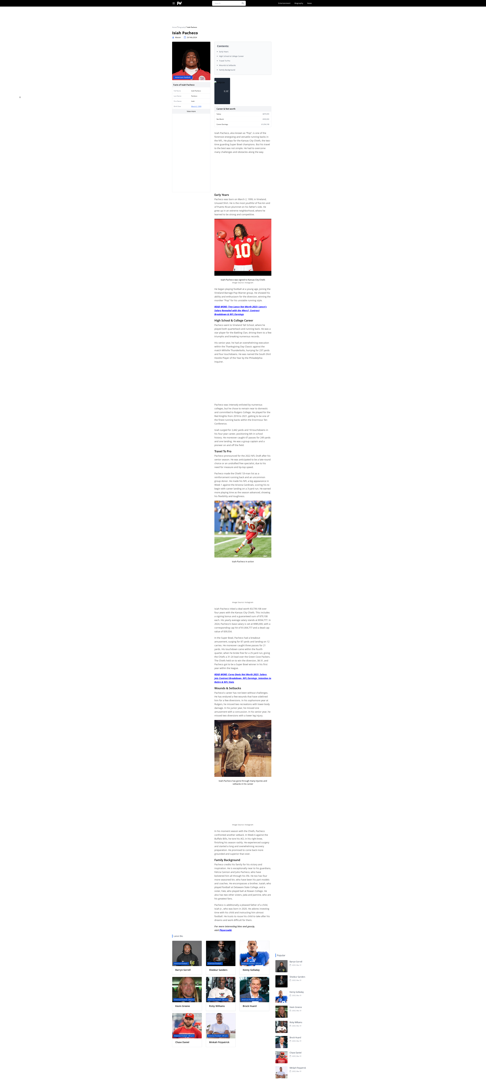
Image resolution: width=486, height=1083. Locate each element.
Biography (299, 3)
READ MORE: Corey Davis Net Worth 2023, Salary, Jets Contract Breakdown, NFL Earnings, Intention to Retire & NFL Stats (242, 678)
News (309, 3)
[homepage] (179, 3)
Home (174, 27)
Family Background (227, 70)
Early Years (223, 51)
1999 (199, 106)
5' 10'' (226, 91)
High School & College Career (231, 56)
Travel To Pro (224, 61)
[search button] (243, 3)
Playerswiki (225, 930)
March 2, (194, 106)
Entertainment (284, 3)
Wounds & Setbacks (227, 65)
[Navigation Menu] (173, 3)
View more (191, 111)
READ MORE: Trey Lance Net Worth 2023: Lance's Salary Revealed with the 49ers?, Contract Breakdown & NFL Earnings (240, 310)
